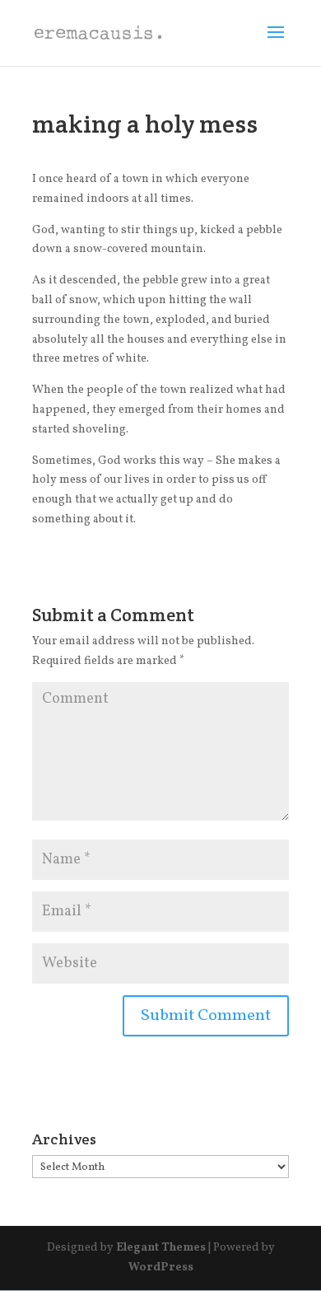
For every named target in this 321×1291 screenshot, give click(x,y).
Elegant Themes (161, 1248)
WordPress (160, 1267)
